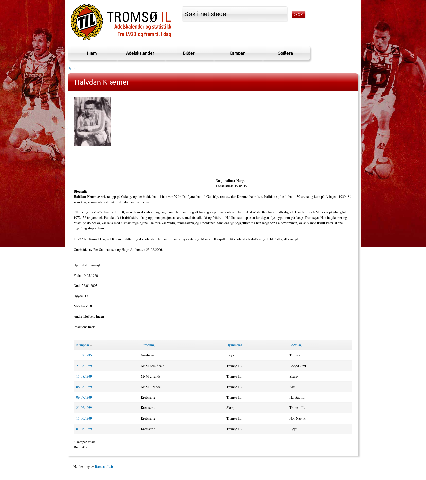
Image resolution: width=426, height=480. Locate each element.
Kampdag (82, 344)
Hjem (92, 53)
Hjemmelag (234, 344)
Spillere (285, 53)
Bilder (189, 53)
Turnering (148, 344)
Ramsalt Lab (104, 466)
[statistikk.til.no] (121, 40)
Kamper (237, 53)
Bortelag (295, 344)
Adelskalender (140, 53)
